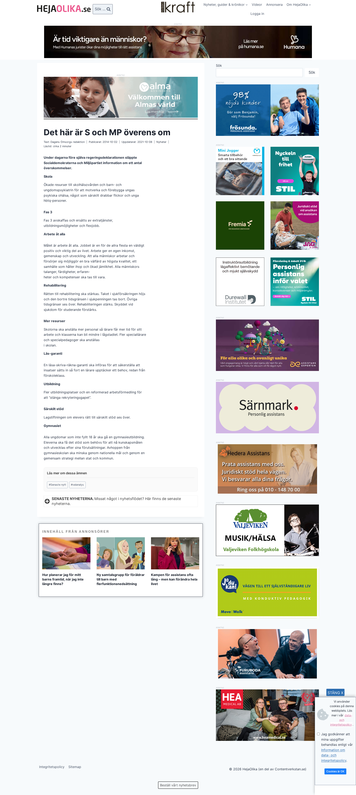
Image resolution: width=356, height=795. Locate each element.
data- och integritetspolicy (341, 719)
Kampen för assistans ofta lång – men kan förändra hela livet (174, 579)
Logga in (257, 14)
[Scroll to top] (10, 779)
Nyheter (161, 141)
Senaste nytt (57, 484)
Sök (219, 65)
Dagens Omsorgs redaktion (67, 141)
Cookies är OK (335, 771)
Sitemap (74, 767)
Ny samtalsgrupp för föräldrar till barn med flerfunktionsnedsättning (121, 579)
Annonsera (274, 4)
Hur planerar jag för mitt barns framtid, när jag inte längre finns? (63, 579)
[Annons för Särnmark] (267, 432)
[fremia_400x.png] (240, 225)
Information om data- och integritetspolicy (333, 755)
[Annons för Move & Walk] (267, 617)
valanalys (77, 484)
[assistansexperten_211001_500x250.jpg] (267, 370)
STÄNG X (335, 693)
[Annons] (178, 57)
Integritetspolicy (51, 767)
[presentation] (66, 553)
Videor (257, 4)
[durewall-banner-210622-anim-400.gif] (240, 282)
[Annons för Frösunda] (267, 135)
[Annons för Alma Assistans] (121, 97)
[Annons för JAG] (295, 248)
